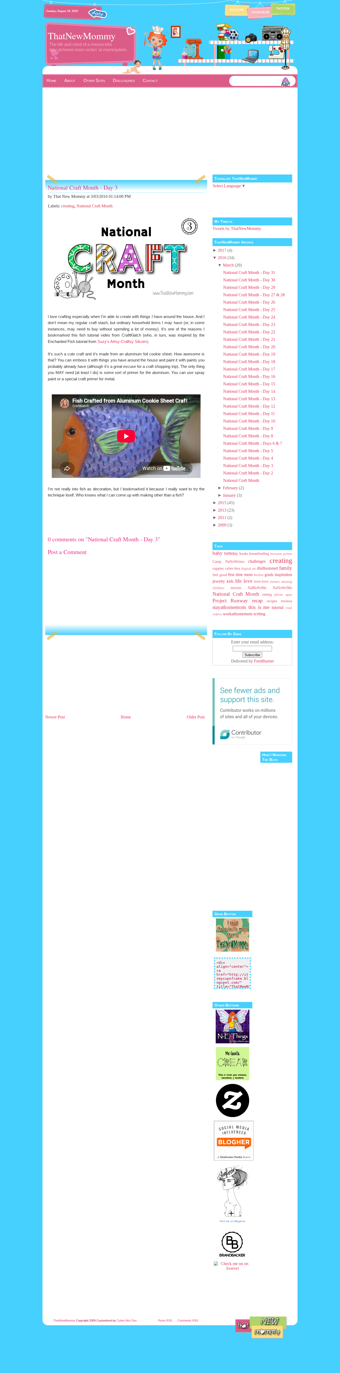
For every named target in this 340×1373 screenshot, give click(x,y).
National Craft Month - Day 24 (249, 317)
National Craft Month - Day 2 (248, 473)
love (248, 581)
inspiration (283, 574)
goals (269, 574)
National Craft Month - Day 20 (249, 347)
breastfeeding (259, 553)
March (228, 265)
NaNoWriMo (282, 588)
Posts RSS (165, 1320)
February (230, 488)
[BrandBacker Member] (232, 1256)
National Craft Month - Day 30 (249, 280)
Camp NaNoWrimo (228, 561)
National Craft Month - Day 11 (249, 413)
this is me (259, 607)
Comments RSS (187, 1320)
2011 (222, 517)
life (238, 581)
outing (267, 594)
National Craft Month (94, 206)
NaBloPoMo (257, 588)
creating (67, 206)
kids (230, 581)
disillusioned (267, 568)
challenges (257, 561)
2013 (222, 510)
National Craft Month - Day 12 (249, 406)
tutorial (277, 607)
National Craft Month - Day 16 (249, 376)
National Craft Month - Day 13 (249, 398)
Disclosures (124, 80)
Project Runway (230, 600)
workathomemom (237, 614)
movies (236, 588)
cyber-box (232, 568)
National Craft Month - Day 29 (249, 287)
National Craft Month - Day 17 (249, 369)
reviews (286, 601)
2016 (222, 257)
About (69, 80)
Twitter (283, 8)
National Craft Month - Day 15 (249, 384)
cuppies (218, 568)
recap (257, 600)
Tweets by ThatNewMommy (236, 228)
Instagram (260, 12)
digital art (248, 568)
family (285, 568)
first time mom (240, 574)
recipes (272, 601)
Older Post (196, 717)
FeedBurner (264, 661)
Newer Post (55, 717)
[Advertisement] (170, 127)
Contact (150, 80)
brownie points (281, 554)
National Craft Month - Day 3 (83, 187)
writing (259, 614)
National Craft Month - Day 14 (249, 391)
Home (51, 80)
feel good (219, 575)
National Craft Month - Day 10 (249, 421)
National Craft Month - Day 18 (249, 361)
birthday (231, 553)
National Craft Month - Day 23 (249, 324)
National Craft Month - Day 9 (248, 428)
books (243, 553)
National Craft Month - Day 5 (248, 450)
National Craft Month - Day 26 (249, 302)
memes (275, 581)
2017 (222, 250)
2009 (222, 525)
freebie (259, 575)
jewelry (218, 581)
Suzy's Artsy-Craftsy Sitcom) (122, 341)
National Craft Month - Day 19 (249, 354)
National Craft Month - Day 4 (248, 458)
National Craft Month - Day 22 (249, 332)
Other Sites (94, 80)
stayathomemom (229, 607)
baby (217, 553)
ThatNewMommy (82, 35)
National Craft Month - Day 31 (249, 272)
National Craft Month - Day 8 (248, 436)
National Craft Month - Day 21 (249, 339)
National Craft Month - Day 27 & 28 (254, 295)
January (229, 495)
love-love (261, 581)
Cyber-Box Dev (127, 1320)
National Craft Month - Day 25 (249, 309)
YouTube (237, 9)
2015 (222, 502)
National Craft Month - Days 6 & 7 (252, 443)
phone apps (283, 594)
